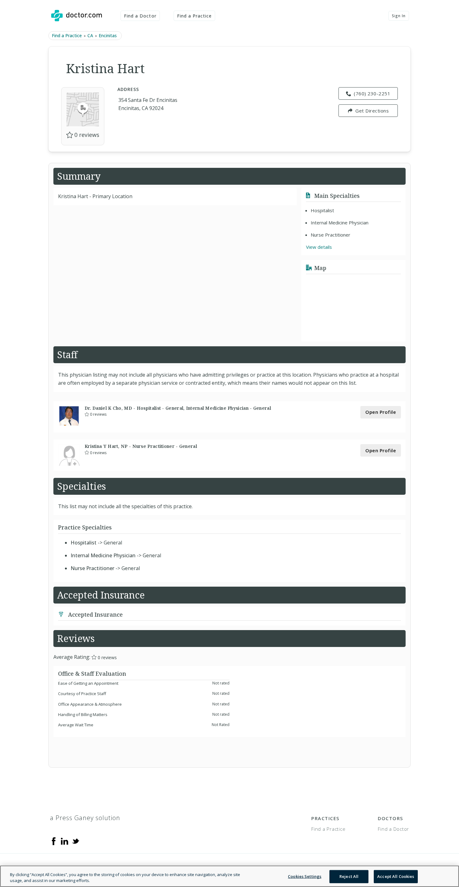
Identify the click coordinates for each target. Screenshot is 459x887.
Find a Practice (194, 16)
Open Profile (380, 412)
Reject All (348, 876)
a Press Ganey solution (85, 818)
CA (90, 35)
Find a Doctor (140, 16)
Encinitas (108, 35)
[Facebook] (53, 840)
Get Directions (372, 111)
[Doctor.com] (76, 16)
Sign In (399, 15)
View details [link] (319, 247)
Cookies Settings (304, 876)
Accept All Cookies (395, 876)
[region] (229, 876)
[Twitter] (75, 840)
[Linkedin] (64, 840)
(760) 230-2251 (372, 93)
